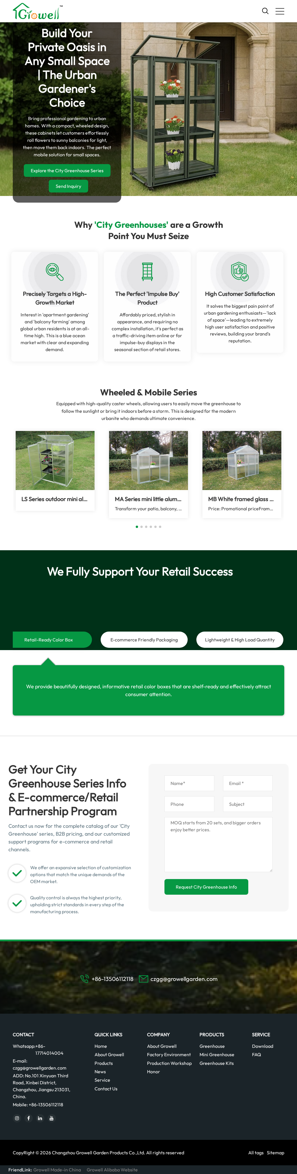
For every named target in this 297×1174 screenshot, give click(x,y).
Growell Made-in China (57, 1170)
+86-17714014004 (49, 1049)
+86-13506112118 (112, 978)
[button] (137, 527)
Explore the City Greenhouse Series (67, 170)
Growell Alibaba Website (112, 1170)
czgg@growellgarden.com (184, 978)
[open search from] (265, 10)
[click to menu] (280, 11)
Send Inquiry (68, 186)
